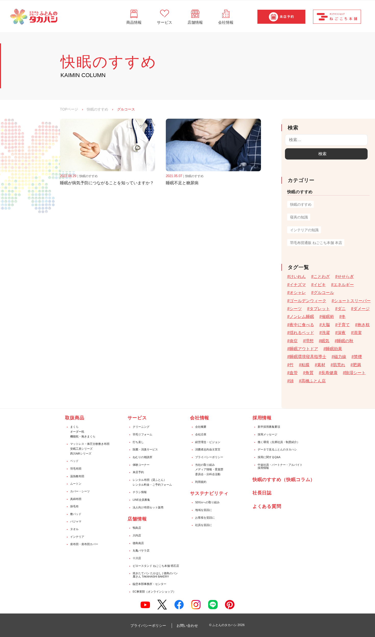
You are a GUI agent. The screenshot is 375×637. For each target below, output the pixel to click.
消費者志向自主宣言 (207, 449)
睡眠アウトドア (304, 349)
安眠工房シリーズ (81, 448)
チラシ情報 (140, 492)
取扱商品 (74, 417)
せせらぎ (346, 276)
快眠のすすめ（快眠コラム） (284, 479)
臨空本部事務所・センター (149, 583)
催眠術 (328, 316)
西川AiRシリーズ (80, 453)
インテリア (77, 536)
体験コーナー (141, 464)
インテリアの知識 (304, 230)
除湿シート (355, 373)
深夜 (342, 332)
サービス (137, 417)
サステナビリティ (209, 493)
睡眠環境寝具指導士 (308, 356)
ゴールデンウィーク (308, 301)
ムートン (75, 483)
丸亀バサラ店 (141, 550)
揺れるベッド (302, 332)
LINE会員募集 (141, 499)
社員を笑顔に (203, 524)
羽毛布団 (75, 468)
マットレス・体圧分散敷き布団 (89, 443)
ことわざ (322, 276)
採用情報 (262, 417)
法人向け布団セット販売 (148, 507)
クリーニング (141, 426)
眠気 (325, 341)
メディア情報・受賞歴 (209, 469)
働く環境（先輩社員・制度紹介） (279, 442)
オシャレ (298, 292)
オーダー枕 (77, 431)
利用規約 (200, 481)
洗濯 (326, 332)
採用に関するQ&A (269, 457)
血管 (294, 373)
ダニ (342, 309)
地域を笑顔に (203, 509)
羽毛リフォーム (142, 434)
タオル (74, 529)
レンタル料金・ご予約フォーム (152, 484)
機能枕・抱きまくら (82, 436)
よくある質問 (267, 506)
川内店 (137, 535)
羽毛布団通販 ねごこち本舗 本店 (316, 243)
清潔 (357, 332)
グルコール (324, 292)
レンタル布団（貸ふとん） (149, 479)
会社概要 (200, 426)
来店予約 (138, 472)
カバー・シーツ (80, 491)
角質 (309, 373)
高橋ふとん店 (313, 381)
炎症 (294, 341)
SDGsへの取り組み (207, 502)
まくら (74, 426)
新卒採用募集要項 (269, 426)
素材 (321, 365)
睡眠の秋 (345, 341)
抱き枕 (363, 325)
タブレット (319, 309)
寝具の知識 (299, 217)
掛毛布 (74, 506)
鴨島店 (137, 527)
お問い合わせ (187, 625)
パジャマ (75, 521)
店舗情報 (137, 518)
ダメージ (361, 309)
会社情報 (199, 417)
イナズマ (298, 285)
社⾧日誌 (262, 492)
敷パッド (75, 514)
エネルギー (343, 285)
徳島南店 (138, 543)
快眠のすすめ (97, 109)
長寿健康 (329, 373)
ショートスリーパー (352, 301)
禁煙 (358, 356)
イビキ (320, 285)
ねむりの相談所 (142, 457)
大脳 (326, 325)
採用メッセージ (267, 434)
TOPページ (69, 109)
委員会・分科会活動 (207, 474)
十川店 (137, 558)
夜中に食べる (302, 325)
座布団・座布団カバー (84, 544)
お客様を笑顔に (205, 517)
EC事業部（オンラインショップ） (154, 591)
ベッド (74, 460)
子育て (344, 325)
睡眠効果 (334, 349)
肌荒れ (339, 365)
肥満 (357, 365)
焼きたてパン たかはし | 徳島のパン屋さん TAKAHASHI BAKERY (155, 575)
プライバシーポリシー (209, 457)
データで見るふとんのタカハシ (277, 449)
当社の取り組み (205, 464)
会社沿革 (200, 434)
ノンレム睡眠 (302, 316)
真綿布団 (75, 498)
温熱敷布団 (77, 476)
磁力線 (340, 356)
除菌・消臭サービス (145, 449)
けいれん (298, 276)
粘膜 (305, 365)
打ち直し (138, 442)
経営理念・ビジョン (207, 442)
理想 (309, 341)
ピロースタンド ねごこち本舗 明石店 (156, 565)
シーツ (296, 309)
